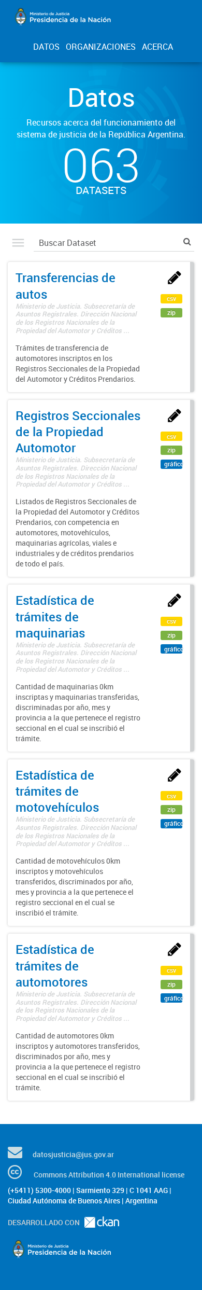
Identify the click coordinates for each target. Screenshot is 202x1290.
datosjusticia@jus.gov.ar (73, 1154)
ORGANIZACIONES (101, 46)
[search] (187, 241)
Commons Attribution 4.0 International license (109, 1175)
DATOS (46, 46)
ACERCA (157, 46)
